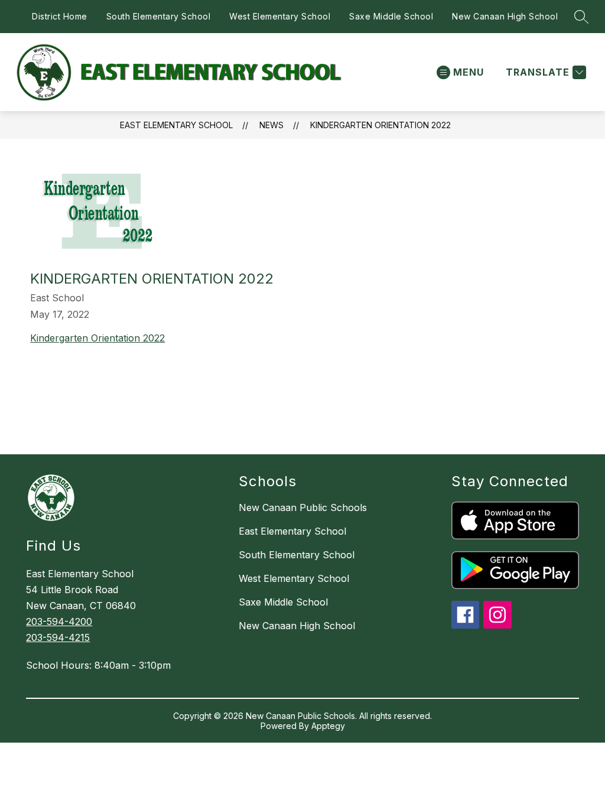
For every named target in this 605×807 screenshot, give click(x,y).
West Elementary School (279, 16)
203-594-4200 (59, 621)
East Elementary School (176, 125)
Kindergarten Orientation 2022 (380, 125)
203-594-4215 (58, 637)
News (271, 125)
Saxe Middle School (391, 16)
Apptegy (328, 726)
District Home (59, 16)
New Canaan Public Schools (303, 507)
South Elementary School (158, 16)
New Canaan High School (505, 16)
